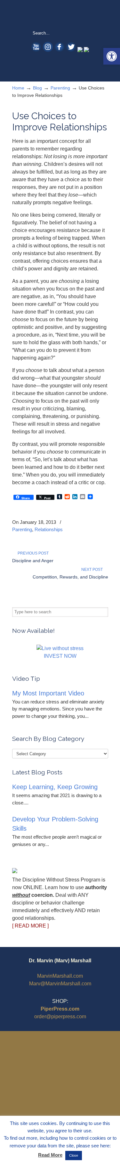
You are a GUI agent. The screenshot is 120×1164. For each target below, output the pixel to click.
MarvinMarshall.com (60, 976)
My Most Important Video (48, 693)
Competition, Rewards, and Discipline (70, 576)
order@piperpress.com (60, 1016)
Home (18, 87)
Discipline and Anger (32, 560)
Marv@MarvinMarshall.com (60, 983)
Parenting (60, 87)
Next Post (93, 569)
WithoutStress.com (60, 14)
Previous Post (32, 553)
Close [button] (73, 1155)
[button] (111, 56)
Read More (50, 1155)
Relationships (49, 529)
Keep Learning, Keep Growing (55, 786)
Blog (37, 87)
